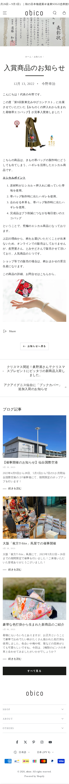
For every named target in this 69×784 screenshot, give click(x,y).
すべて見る (34, 670)
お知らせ (38, 57)
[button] (54, 13)
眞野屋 (12, 248)
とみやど (31, 248)
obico (28, 771)
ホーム (28, 57)
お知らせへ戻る (37, 346)
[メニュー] (5, 13)
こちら (44, 274)
